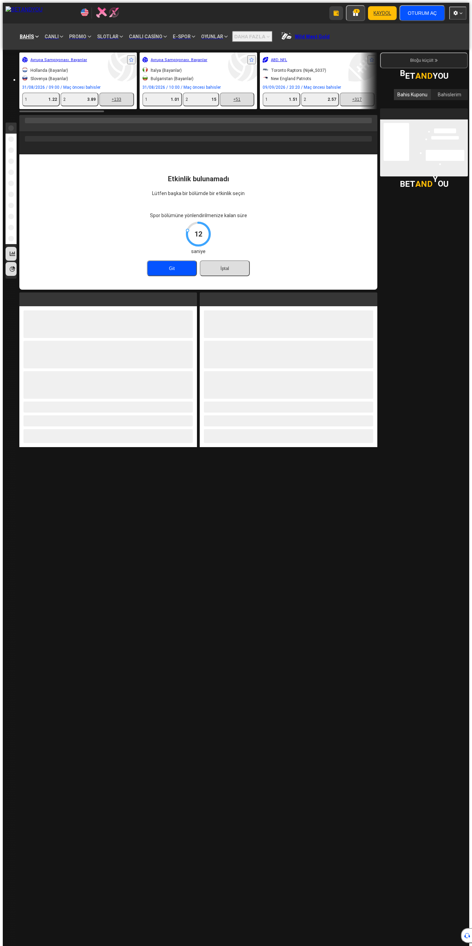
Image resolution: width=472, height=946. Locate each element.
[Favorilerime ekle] (131, 59)
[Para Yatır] (336, 13)
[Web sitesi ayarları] (457, 13)
